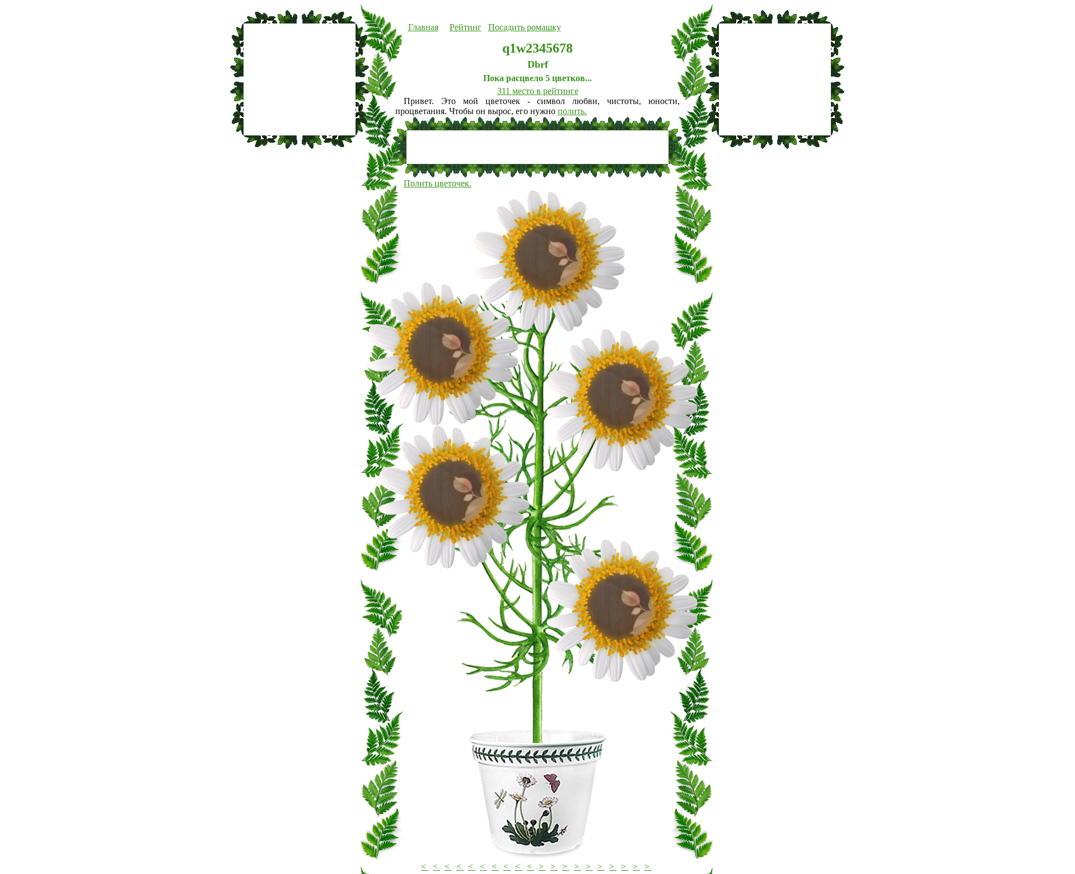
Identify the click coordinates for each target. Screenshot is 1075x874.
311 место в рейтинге (537, 91)
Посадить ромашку (524, 27)
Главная (423, 27)
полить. (572, 111)
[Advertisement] (300, 79)
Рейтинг (466, 27)
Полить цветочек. (437, 183)
